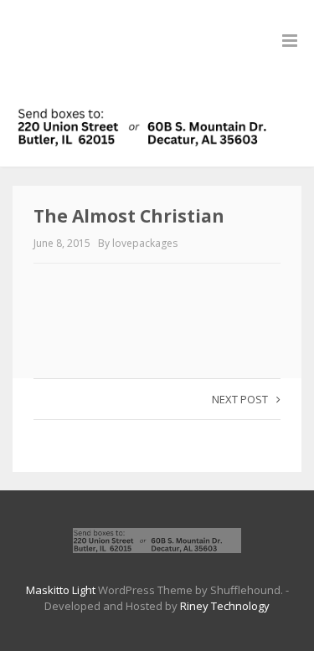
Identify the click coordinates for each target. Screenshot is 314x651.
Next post (240, 399)
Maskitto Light (60, 589)
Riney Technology (225, 605)
